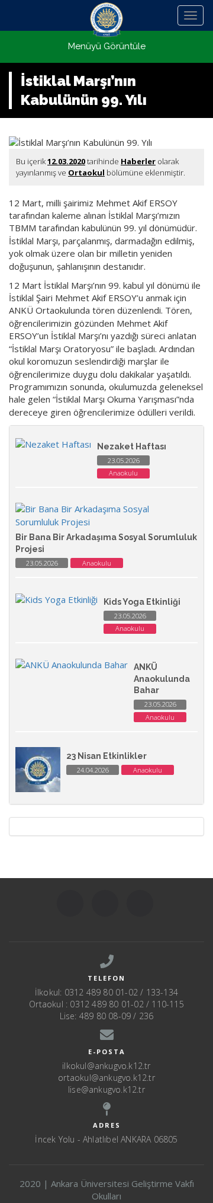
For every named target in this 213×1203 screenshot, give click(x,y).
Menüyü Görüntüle (107, 46)
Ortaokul (86, 172)
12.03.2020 (66, 161)
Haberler (138, 161)
